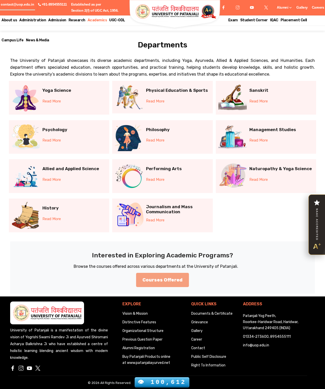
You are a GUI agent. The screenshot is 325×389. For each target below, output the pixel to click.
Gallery (302, 7)
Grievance (199, 322)
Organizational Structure (143, 331)
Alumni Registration (138, 348)
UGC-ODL (117, 20)
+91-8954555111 (54, 4)
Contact (198, 348)
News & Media (37, 40)
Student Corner (254, 20)
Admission (57, 20)
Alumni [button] (283, 7)
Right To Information (208, 365)
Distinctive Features (139, 322)
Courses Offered (162, 280)
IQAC (274, 20)
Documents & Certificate (212, 313)
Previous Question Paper (142, 339)
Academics (97, 20)
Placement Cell (294, 20)
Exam (233, 20)
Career (196, 339)
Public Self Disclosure (208, 357)
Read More (51, 101)
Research (77, 20)
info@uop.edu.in (256, 345)
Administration (32, 20)
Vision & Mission (135, 313)
